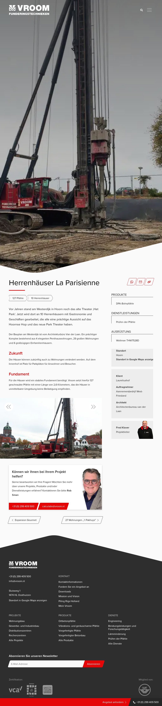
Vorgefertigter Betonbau (72, 635)
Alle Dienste (115, 643)
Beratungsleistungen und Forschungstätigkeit (122, 627)
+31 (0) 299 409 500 (148, 702)
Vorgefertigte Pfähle (70, 630)
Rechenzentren (17, 635)
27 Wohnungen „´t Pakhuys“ (80, 520)
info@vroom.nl (17, 581)
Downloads (65, 591)
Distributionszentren (20, 630)
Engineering (115, 621)
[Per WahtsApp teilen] (132, 281)
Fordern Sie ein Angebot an (74, 586)
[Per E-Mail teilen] (141, 281)
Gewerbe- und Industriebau (24, 626)
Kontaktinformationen (70, 582)
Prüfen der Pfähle (117, 638)
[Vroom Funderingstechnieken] (29, 10)
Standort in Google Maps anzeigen (135, 359)
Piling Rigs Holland (69, 601)
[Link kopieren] (149, 281)
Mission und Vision (69, 596)
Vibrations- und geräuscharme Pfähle (79, 626)
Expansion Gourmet (26, 520)
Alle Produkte (66, 640)
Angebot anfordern (113, 702)
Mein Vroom (65, 606)
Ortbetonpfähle (67, 621)
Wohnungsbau (17, 621)
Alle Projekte (16, 640)
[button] (8, 406)
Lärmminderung (117, 634)
